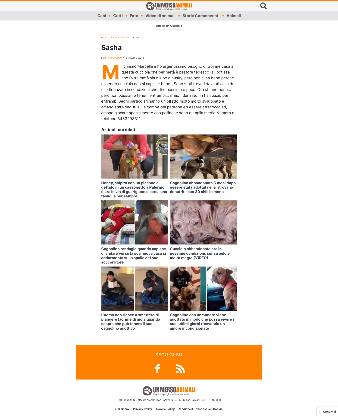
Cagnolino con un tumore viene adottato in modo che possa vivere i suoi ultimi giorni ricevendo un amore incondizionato (202, 322)
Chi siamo (122, 409)
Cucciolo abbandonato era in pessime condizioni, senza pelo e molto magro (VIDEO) (200, 253)
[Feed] (180, 368)
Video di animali (160, 15)
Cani (101, 15)
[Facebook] (157, 368)
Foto (134, 15)
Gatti (118, 15)
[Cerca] (263, 6)
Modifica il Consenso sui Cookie (201, 409)
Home (104, 37)
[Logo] (169, 6)
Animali (234, 15)
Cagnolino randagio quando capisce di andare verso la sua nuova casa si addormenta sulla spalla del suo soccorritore (133, 255)
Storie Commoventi (201, 15)
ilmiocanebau (113, 57)
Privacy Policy (142, 409)
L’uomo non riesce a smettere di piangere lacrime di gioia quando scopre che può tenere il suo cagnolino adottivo (130, 322)
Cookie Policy (165, 409)
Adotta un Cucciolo (169, 25)
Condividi (329, 411)
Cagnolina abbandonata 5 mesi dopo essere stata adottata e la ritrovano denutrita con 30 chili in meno (203, 187)
